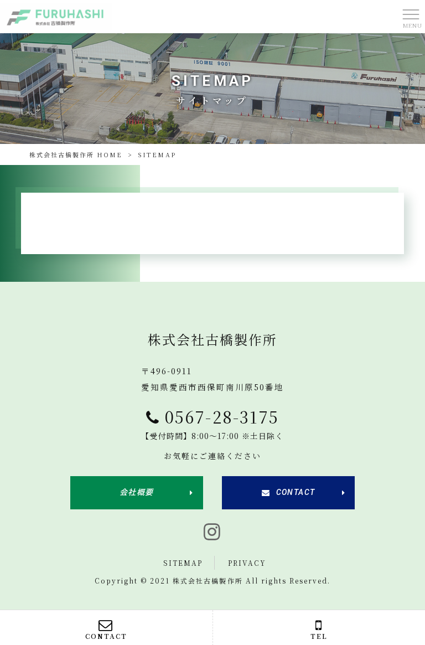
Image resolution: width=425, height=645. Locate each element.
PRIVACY (247, 562)
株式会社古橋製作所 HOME (75, 154)
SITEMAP (183, 562)
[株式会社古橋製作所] (56, 15)
